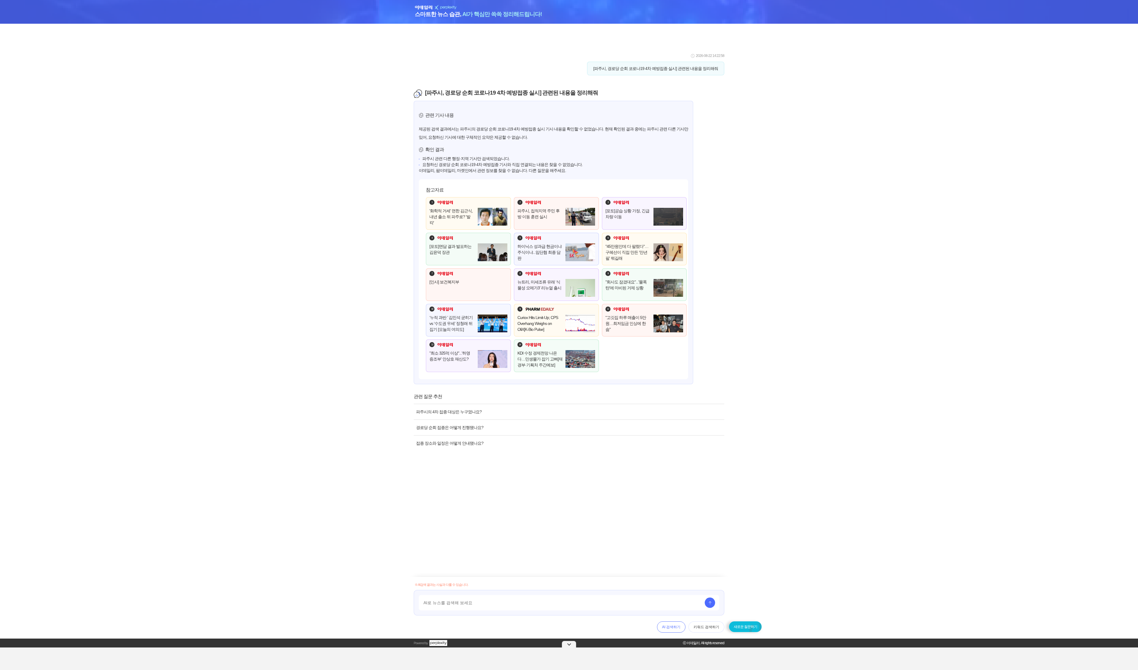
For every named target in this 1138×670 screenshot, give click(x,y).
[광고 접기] (569, 644)
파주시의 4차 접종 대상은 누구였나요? (449, 411)
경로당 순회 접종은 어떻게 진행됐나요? (449, 427)
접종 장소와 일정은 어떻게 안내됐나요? (449, 443)
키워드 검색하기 (706, 627)
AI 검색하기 (671, 627)
